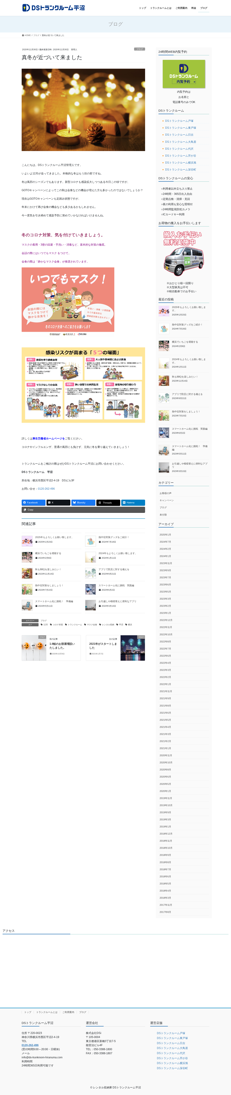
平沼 (121, 624)
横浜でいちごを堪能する (48, 553)
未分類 (163, 514)
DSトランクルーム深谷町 (180, 169)
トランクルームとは (46, 1012)
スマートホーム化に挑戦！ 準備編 (54, 601)
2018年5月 (165, 883)
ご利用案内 (68, 1012)
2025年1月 (165, 534)
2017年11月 (166, 905)
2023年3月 (165, 598)
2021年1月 (165, 748)
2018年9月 (165, 855)
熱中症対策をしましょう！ (49, 585)
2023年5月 (165, 591)
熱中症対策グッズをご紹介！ (114, 537)
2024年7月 (165, 541)
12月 (45, 624)
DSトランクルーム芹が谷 (180, 155)
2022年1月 (165, 684)
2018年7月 (165, 869)
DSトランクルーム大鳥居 (180, 141)
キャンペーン (167, 500)
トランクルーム (75, 624)
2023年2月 (165, 605)
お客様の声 (165, 493)
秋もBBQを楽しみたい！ (48, 569)
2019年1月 (165, 826)
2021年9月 (165, 698)
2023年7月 (165, 577)
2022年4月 (165, 662)
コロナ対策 (58, 624)
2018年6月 (165, 876)
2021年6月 (165, 712)
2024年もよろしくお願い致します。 (118, 553)
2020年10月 (166, 762)
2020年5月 (165, 784)
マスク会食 (92, 624)
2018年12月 (166, 833)
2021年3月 (165, 734)
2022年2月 (165, 677)
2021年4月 (165, 727)
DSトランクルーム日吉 (179, 134)
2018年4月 (165, 890)
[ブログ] (34, 647)
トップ (27, 1012)
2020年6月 (165, 776)
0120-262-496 (46, 488)
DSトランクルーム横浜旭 (180, 162)
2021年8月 (165, 705)
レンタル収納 (108, 624)
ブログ (139, 49)
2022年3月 (165, 670)
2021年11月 (166, 691)
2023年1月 (165, 613)
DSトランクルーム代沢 (179, 148)
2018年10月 (166, 848)
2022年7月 (165, 648)
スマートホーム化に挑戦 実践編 (116, 585)
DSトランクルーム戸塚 (179, 120)
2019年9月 (165, 812)
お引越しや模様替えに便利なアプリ (117, 601)
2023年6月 (165, 584)
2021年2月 (165, 741)
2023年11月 (166, 563)
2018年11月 (166, 840)
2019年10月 (166, 805)
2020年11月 (166, 755)
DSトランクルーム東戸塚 (180, 127)
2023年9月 (165, 570)
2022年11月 (166, 627)
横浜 (130, 624)
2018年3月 (165, 897)
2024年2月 (165, 549)
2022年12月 (166, 620)
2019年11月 (166, 798)
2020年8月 (165, 769)
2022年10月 (166, 634)
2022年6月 (165, 655)
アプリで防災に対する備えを (114, 569)
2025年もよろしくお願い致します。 (54, 537)
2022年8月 (165, 641)
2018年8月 (165, 862)
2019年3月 (165, 819)
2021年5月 (165, 719)
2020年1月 (165, 791)
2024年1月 (165, 556)
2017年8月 (165, 912)
